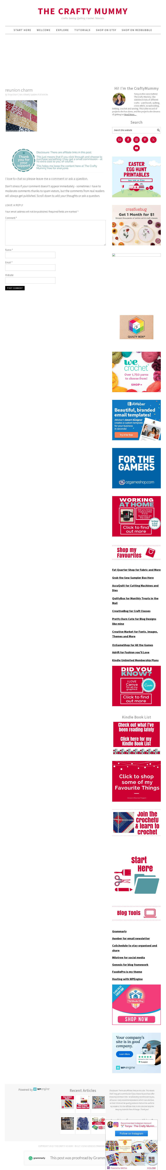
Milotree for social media (128, 957)
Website (9, 275)
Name (9, 249)
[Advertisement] (83, 60)
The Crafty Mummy (83, 11)
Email (9, 262)
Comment (11, 217)
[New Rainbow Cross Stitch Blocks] (67, 1102)
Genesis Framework (97, 1146)
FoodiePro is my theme (127, 972)
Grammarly (119, 931)
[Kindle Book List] (136, 738)
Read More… (130, 114)
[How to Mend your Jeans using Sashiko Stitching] (67, 1123)
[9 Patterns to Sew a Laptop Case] (98, 1123)
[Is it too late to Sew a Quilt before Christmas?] (98, 1102)
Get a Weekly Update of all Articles (33, 94)
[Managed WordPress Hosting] (41, 1089)
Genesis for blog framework (130, 964)
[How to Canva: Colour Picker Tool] (83, 1102)
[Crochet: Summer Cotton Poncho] (83, 1123)
